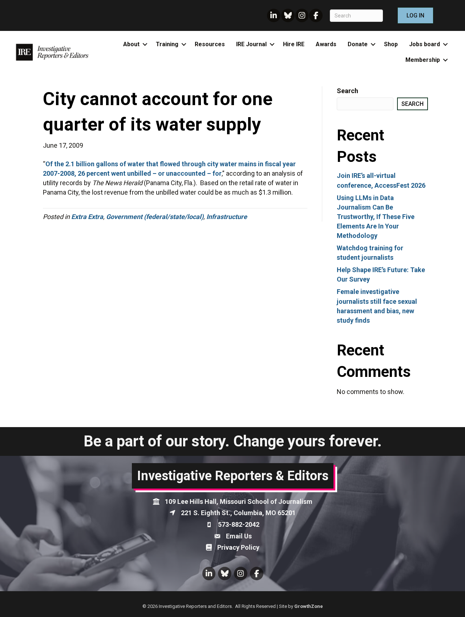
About (131, 44)
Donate (358, 44)
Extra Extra (87, 216)
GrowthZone (308, 606)
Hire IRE (293, 44)
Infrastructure (226, 216)
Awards (326, 44)
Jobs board (424, 44)
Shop (391, 44)
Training (167, 44)
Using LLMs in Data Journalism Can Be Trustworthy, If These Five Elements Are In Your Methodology (376, 216)
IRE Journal (251, 44)
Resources (210, 44)
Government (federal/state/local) (154, 216)
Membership (422, 59)
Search (347, 91)
